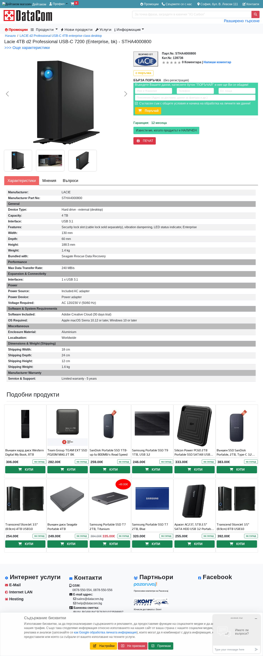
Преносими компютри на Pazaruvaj (151, 591)
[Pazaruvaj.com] (151, 585)
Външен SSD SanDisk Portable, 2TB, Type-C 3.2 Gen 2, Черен (234, 454)
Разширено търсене (242, 21)
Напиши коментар (217, 62)
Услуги (105, 29)
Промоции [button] (18, 29)
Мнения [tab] (49, 180)
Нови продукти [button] (78, 29)
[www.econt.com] (151, 602)
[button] (58, 4)
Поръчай (150, 110)
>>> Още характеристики (27, 47)
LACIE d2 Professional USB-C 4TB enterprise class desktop (61, 35)
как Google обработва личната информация (105, 632)
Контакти (252, 4)
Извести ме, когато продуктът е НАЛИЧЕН (166, 130)
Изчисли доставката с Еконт (148, 609)
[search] (255, 14)
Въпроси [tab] (70, 180)
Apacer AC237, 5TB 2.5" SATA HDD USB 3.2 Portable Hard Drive (193, 529)
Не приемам (134, 646)
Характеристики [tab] (22, 180)
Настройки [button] (105, 646)
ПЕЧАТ (146, 140)
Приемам (162, 646)
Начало (10, 35)
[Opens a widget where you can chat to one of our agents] (237, 634)
